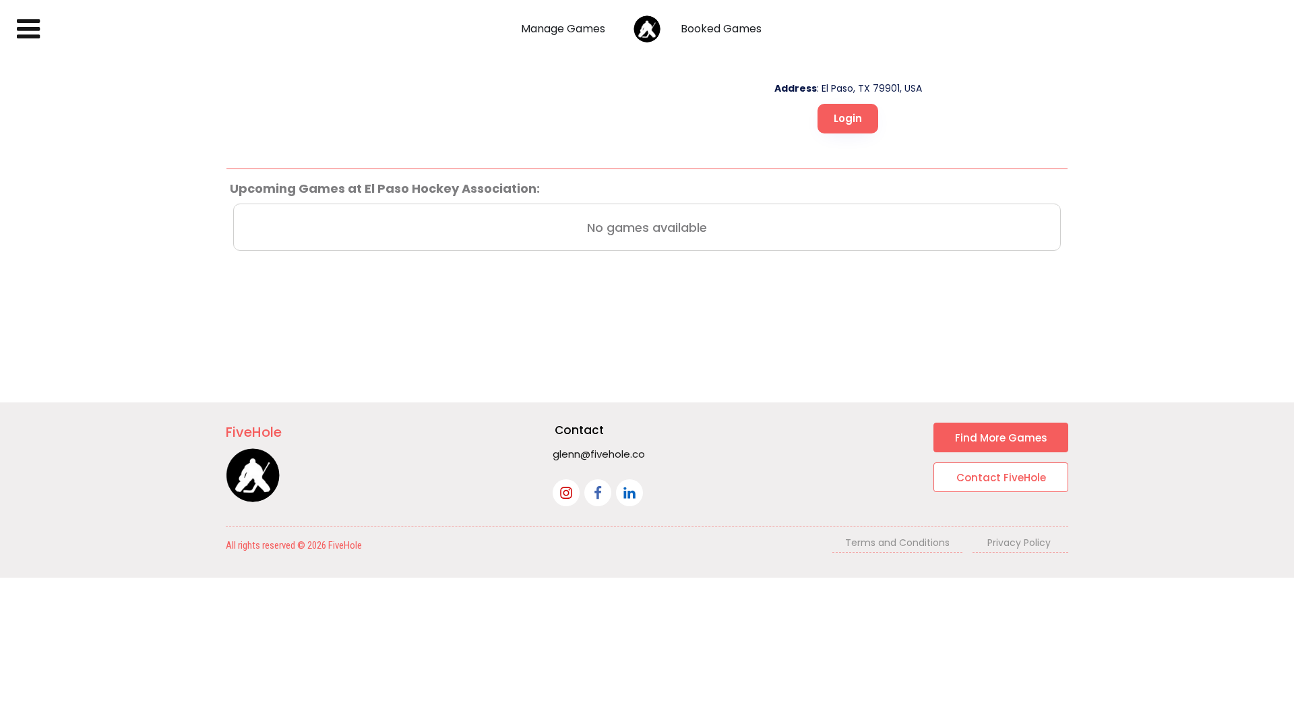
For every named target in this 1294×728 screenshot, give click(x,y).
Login (848, 118)
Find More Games (1001, 438)
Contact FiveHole (1001, 478)
